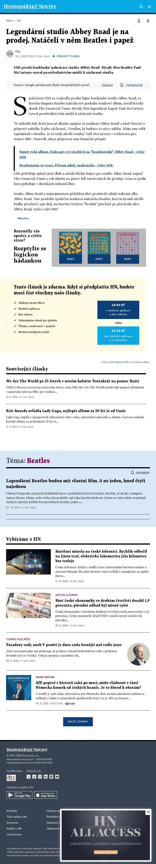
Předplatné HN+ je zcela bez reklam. (131, 362)
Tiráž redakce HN (17, 817)
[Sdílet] (139, 21)
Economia (12, 822)
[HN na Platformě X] (28, 777)
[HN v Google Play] (19, 795)
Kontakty (12, 811)
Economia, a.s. (31, 755)
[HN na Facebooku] (34, 777)
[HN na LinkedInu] (46, 777)
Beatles (38, 461)
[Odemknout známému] (148, 21)
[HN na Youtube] (57, 777)
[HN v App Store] (45, 795)
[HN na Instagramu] (40, 777)
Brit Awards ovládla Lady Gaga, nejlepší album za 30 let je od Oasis (66, 411)
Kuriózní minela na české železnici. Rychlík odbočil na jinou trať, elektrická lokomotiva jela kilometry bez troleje (101, 556)
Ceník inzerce (14, 834)
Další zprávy (78, 721)
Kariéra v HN (14, 828)
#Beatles (23, 218)
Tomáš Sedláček (18, 639)
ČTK (17, 51)
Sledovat (107, 85)
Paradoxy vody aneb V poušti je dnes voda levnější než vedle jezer (64, 645)
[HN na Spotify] (51, 777)
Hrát (70, 258)
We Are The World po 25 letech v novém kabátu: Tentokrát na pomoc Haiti (72, 381)
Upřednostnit (134, 85)
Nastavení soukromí (58, 822)
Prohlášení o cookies (58, 817)
